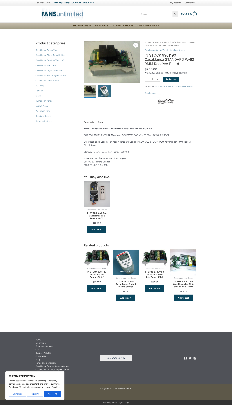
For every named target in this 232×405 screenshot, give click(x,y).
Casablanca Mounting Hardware (50, 75)
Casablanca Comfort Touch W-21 (50, 60)
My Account (175, 2)
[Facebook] (185, 358)
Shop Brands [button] (80, 25)
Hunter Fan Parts (43, 101)
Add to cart (171, 79)
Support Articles (123, 25)
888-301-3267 (44, 2)
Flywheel (39, 90)
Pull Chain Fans (42, 111)
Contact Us (190, 2)
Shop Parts (101, 25)
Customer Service (148, 25)
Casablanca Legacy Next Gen (49, 70)
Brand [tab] (101, 122)
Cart (37, 349)
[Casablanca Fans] (166, 102)
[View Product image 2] (104, 91)
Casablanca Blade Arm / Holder (50, 55)
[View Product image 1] (90, 91)
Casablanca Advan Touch (47, 50)
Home (147, 42)
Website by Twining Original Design (116, 403)
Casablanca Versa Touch (47, 80)
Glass (38, 95)
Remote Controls (43, 121)
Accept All (52, 394)
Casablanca (150, 93)
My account (40, 343)
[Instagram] (195, 358)
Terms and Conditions (45, 363)
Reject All (35, 394)
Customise (17, 394)
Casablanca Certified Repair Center (52, 369)
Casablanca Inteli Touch (46, 65)
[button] (89, 26)
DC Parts (39, 85)
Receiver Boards (43, 116)
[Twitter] (190, 358)
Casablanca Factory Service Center (52, 366)
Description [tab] (89, 122)
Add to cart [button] (96, 229)
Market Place (41, 106)
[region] (34, 385)
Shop (37, 359)
